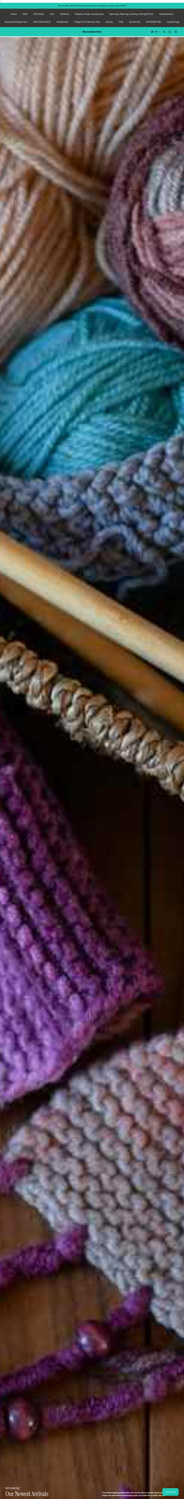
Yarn (52, 14)
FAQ (121, 21)
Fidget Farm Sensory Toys (87, 21)
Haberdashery (166, 14)
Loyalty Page (173, 21)
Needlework (63, 21)
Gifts (25, 14)
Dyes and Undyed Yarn (16, 21)
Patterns (64, 14)
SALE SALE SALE (42, 21)
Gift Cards (38, 14)
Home (14, 14)
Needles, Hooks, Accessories (89, 14)
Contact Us (134, 21)
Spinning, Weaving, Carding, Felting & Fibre (131, 14)
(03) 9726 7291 (153, 21)
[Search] (164, 32)
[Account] (170, 32)
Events (109, 21)
